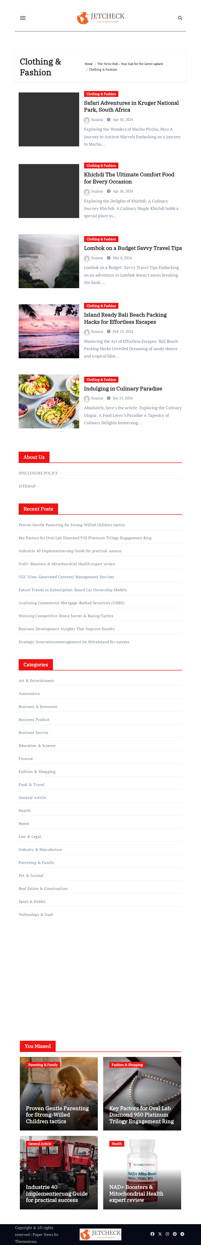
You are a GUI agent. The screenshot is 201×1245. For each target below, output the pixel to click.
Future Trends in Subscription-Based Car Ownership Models (73, 589)
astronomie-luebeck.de (39, 996)
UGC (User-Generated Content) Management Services (66, 576)
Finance (26, 758)
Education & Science (37, 745)
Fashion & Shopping (37, 771)
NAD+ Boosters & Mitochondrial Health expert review (67, 563)
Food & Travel (32, 784)
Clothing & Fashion (101, 93)
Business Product (34, 719)
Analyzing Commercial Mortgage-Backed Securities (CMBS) (72, 602)
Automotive (29, 693)
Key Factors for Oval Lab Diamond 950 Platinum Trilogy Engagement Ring (85, 537)
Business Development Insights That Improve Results (67, 628)
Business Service (33, 732)
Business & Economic (38, 706)
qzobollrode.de (32, 947)
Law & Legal (30, 836)
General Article (32, 797)
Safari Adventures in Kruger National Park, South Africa (131, 106)
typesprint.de (30, 982)
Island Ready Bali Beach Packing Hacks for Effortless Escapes (125, 318)
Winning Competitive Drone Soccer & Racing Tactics (66, 615)
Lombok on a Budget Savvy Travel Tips (133, 247)
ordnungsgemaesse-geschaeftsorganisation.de (59, 954)
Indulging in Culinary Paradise (123, 388)
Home (24, 823)
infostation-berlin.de (37, 961)
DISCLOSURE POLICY (38, 473)
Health (25, 810)
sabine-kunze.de (33, 968)
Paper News (43, 1234)
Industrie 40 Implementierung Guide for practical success (70, 550)
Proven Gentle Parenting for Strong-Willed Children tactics (72, 524)
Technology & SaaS (36, 914)
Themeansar (25, 1241)
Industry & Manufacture (40, 849)
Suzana (97, 119)
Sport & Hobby (32, 901)
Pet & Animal (31, 875)
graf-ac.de (27, 1003)
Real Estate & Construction (43, 888)
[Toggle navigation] (23, 18)
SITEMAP (27, 486)
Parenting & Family (36, 862)
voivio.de (27, 1010)
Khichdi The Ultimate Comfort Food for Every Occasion (129, 178)
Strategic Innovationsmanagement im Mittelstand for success (74, 641)
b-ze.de (25, 989)
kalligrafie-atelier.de (36, 975)
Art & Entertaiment (36, 680)
